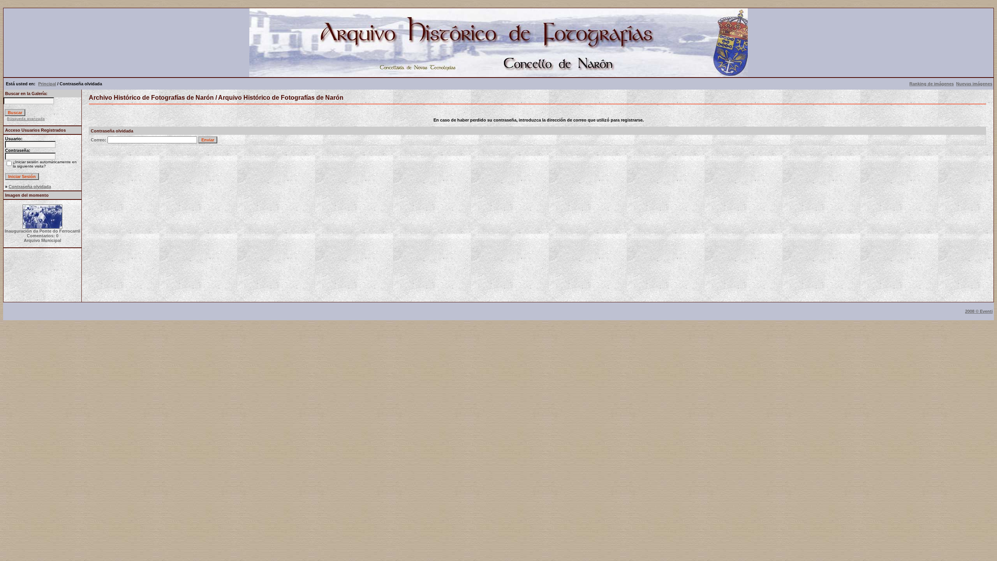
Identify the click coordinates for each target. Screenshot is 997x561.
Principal (47, 83)
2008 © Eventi (979, 311)
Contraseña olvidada (30, 186)
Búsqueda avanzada (26, 118)
